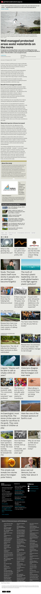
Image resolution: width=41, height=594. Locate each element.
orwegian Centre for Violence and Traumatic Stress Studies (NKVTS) (8, 581)
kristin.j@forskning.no (20, 506)
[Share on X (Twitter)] (3, 237)
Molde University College (8, 552)
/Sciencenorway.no (34, 486)
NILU (5, 562)
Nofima (5, 565)
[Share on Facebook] (1, 237)
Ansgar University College (8, 523)
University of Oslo (33, 570)
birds (2, 232)
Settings (8, 591)
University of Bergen (33, 566)
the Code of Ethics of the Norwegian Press (7, 510)
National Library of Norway (8, 554)
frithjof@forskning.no (19, 499)
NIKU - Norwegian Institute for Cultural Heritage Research (8, 559)
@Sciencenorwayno (34, 488)
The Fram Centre (32, 528)
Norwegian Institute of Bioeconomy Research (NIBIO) (21, 536)
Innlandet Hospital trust (8, 538)
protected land (12, 232)
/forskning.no (33, 490)
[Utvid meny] (39, 2)
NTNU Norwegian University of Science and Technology (21, 564)
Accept (4, 591)
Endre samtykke (5, 514)
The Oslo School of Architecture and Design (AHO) (34, 550)
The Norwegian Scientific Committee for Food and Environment (34, 546)
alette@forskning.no (19, 494)
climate (10, 234)
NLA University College (8, 563)
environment (4, 234)
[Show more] (14, 179)
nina (6, 232)
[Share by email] (7, 237)
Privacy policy (5, 503)
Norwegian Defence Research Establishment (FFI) (21, 527)
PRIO (18, 572)
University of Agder (33, 564)
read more (4, 9)
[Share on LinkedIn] (5, 237)
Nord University (6, 566)
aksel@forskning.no (19, 490)
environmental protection (23, 232)
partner (33, 232)
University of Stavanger (34, 574)
